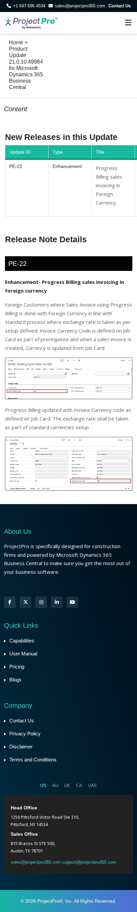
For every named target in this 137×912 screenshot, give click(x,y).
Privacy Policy (25, 733)
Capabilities (21, 640)
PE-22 (15, 166)
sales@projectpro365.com (80, 5)
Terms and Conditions (33, 759)
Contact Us (119, 5)
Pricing (16, 666)
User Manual (23, 653)
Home (16, 42)
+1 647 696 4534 (29, 5)
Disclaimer (21, 746)
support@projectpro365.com (89, 862)
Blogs (15, 679)
